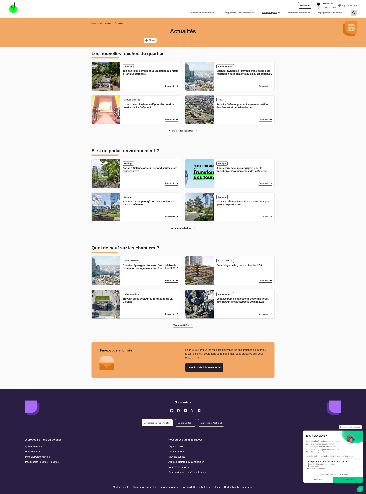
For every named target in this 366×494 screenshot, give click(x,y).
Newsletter (305, 5)
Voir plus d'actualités (181, 228)
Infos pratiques (269, 12)
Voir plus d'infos (181, 325)
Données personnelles (144, 487)
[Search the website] (354, 13)
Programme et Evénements (238, 12)
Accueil (95, 23)
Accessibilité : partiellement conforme (202, 487)
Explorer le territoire (297, 12)
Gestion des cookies (170, 487)
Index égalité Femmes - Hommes (42, 462)
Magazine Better (185, 423)
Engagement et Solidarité (330, 12)
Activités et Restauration (202, 12)
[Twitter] (171, 410)
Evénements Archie (209, 423)
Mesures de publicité (178, 467)
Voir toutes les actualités (181, 131)
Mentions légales (121, 487)
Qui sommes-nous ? (35, 446)
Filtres (152, 40)
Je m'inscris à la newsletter (204, 367)
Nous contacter (32, 451)
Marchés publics (176, 457)
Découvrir (170, 86)
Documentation (176, 451)
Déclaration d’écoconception (238, 487)
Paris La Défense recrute (37, 457)
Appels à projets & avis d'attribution (186, 462)
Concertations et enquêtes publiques (187, 472)
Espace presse (176, 446)
